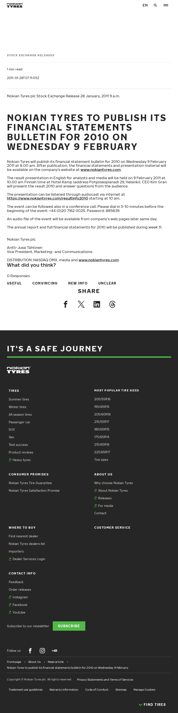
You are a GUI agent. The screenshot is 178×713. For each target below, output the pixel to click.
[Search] (155, 5)
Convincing (45, 283)
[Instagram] (42, 651)
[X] (81, 304)
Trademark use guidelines (26, 689)
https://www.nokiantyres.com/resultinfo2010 (47, 198)
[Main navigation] (166, 5)
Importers (16, 551)
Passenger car (19, 422)
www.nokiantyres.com (101, 169)
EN (145, 5)
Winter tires (17, 407)
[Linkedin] (97, 304)
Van (11, 437)
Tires (14, 390)
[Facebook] (65, 304)
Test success (18, 445)
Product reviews (21, 452)
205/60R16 (102, 414)
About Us (103, 474)
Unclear (107, 283)
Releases (105, 498)
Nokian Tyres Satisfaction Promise (34, 490)
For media (105, 506)
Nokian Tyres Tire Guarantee (30, 483)
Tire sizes (101, 460)
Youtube (19, 612)
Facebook (20, 605)
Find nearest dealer (23, 536)
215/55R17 (101, 421)
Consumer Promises (29, 474)
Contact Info (22, 573)
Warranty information (63, 689)
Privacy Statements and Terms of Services (105, 679)
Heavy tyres (22, 460)
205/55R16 (102, 399)
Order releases (20, 589)
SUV (12, 429)
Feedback (16, 582)
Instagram (20, 597)
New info (78, 283)
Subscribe (69, 626)
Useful (14, 283)
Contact (100, 513)
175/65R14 (101, 437)
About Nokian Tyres (113, 490)
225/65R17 (102, 452)
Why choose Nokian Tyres (113, 483)
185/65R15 (101, 429)
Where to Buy (22, 527)
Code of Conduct (97, 689)
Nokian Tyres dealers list (27, 544)
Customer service (112, 527)
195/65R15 (101, 407)
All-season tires (20, 414)
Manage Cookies (144, 689)
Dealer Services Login (29, 559)
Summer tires (19, 399)
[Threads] (112, 304)
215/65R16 (101, 444)
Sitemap (121, 689)
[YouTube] (54, 651)
